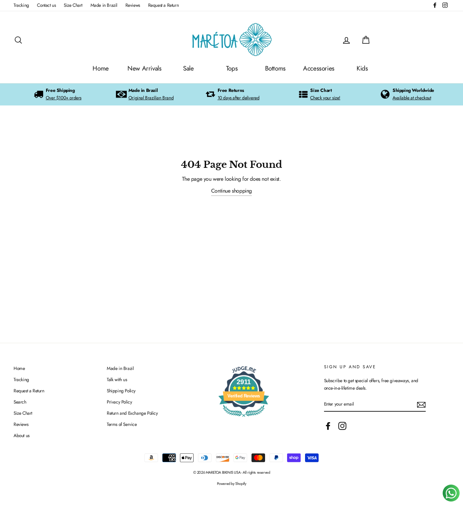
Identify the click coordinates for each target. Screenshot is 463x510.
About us (21, 435)
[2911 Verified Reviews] (244, 418)
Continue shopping (231, 191)
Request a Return (163, 5)
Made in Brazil (103, 5)
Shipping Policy (121, 390)
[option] (57, 94)
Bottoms (275, 68)
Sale (188, 68)
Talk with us (117, 379)
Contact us (46, 5)
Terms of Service (122, 424)
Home (100, 68)
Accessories (319, 68)
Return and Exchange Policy (132, 413)
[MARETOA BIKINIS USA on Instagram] (342, 426)
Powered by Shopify (231, 483)
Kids (362, 68)
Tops (232, 68)
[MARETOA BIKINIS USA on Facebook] (328, 426)
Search (20, 401)
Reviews (132, 5)
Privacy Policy (119, 401)
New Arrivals (144, 68)
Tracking (21, 5)
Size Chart (73, 5)
